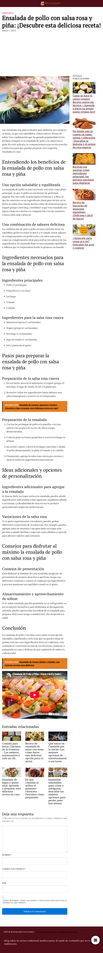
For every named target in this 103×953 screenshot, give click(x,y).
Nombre (7, 855)
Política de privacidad (46, 931)
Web (4, 883)
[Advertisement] (51, 54)
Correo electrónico (14, 869)
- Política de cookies (67, 931)
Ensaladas (7, 12)
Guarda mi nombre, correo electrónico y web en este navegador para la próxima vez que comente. (35, 902)
